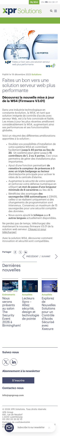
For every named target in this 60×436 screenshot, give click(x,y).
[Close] (49, 427)
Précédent (32, 256)
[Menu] (55, 11)
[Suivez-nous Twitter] (6, 362)
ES (50, 2)
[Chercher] (51, 11)
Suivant (46, 256)
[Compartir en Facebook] (15, 252)
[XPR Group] (22, 11)
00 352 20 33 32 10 (12, 419)
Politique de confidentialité (16, 422)
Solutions (36, 75)
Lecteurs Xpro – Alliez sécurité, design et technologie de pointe (30, 308)
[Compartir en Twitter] (20, 252)
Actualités (27, 295)
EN (42, 2)
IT (57, 2)
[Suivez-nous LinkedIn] (14, 362)
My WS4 (34, 2)
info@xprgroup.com (13, 395)
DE (53, 2)
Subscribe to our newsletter (31, 427)
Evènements (8, 295)
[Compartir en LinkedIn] (26, 252)
